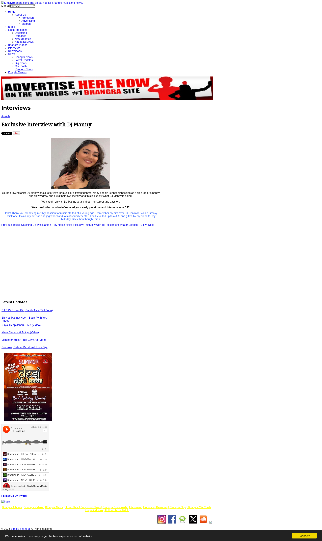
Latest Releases (17, 29)
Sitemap (26, 23)
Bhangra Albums (12, 507)
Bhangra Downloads (115, 507)
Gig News (20, 63)
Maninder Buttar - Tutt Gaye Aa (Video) (24, 339)
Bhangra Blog (178, 507)
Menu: (5, 5)
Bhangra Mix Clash (199, 507)
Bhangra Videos (17, 45)
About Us (20, 14)
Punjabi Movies (17, 72)
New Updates (23, 38)
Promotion (27, 17)
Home (11, 11)
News (11, 54)
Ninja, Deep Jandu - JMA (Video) (21, 325)
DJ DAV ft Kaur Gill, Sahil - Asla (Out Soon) (27, 310)
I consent (304, 536)
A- (8, 116)
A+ (3, 116)
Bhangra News (24, 57)
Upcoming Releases (21, 34)
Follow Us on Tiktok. (116, 510)
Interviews (14, 48)
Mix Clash (21, 66)
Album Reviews (24, 42)
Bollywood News (90, 507)
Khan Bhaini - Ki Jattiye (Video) (20, 332)
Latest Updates (24, 60)
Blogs (11, 26)
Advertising (28, 20)
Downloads (15, 51)
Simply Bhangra (20, 528)
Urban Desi (72, 507)
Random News (24, 69)
